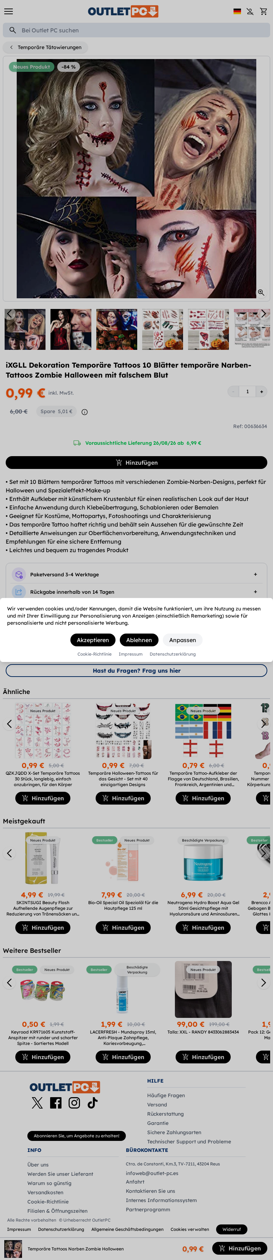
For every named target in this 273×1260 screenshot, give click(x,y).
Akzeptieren (93, 640)
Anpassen (182, 640)
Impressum (131, 654)
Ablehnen (139, 640)
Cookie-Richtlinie (94, 654)
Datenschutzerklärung (173, 654)
